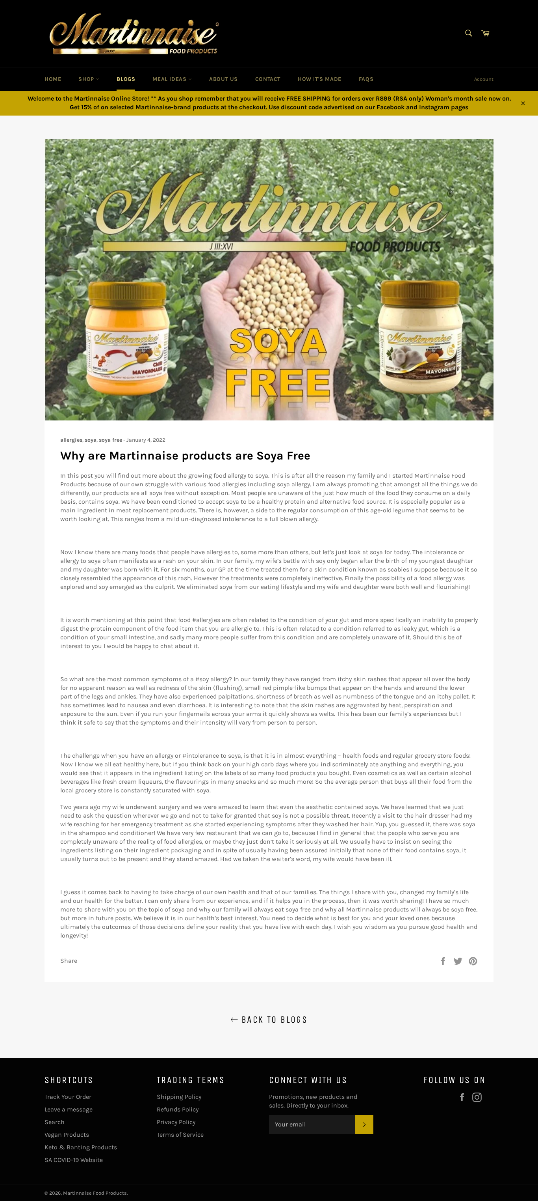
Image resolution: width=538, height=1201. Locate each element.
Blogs (126, 79)
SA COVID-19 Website (74, 1160)
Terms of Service (180, 1134)
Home (53, 79)
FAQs (366, 79)
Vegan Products (67, 1134)
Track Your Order (68, 1096)
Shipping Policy (179, 1096)
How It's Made (319, 79)
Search (55, 1122)
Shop (87, 79)
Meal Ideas (170, 79)
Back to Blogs (273, 1019)
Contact (267, 79)
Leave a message (69, 1109)
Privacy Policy (176, 1122)
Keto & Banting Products (81, 1147)
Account (483, 79)
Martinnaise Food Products (95, 1193)
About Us (223, 79)
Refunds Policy (178, 1109)
